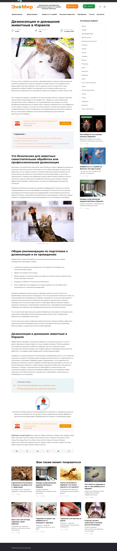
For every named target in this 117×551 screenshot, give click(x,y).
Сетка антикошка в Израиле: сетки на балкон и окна (36, 385)
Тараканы (85, 101)
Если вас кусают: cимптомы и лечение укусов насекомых (93, 523)
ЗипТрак (85, 45)
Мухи (83, 79)
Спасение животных (67, 14)
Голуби (84, 30)
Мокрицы (85, 64)
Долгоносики (86, 37)
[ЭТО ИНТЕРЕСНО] (93, 131)
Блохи (84, 26)
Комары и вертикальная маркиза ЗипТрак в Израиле (91, 200)
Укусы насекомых (88, 109)
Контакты (100, 14)
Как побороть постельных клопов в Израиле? (91, 135)
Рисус (84, 97)
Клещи (84, 49)
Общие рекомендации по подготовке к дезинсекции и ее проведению (43, 143)
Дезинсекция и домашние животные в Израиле (34, 146)
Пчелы (84, 94)
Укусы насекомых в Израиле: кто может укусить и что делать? (69, 485)
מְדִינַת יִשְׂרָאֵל (21, 1)
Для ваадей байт (87, 34)
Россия (18, 1)
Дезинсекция (17, 14)
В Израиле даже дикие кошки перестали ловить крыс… (37, 389)
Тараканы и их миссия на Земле (70, 520)
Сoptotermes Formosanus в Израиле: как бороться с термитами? (21, 485)
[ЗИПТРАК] (93, 196)
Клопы (84, 52)
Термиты (85, 105)
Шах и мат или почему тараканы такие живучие (20, 522)
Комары (84, 56)
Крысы (84, 60)
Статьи (91, 14)
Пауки (84, 86)
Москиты (85, 71)
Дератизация (32, 14)
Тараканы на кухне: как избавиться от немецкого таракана (45, 521)
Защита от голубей (49, 14)
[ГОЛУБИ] (93, 163)
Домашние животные (89, 41)
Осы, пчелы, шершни (89, 82)
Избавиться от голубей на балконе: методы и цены (91, 168)
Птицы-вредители (88, 90)
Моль (83, 67)
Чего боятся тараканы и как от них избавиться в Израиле (95, 486)
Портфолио (82, 14)
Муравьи (85, 75)
